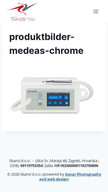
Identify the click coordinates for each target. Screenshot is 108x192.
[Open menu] (95, 11)
